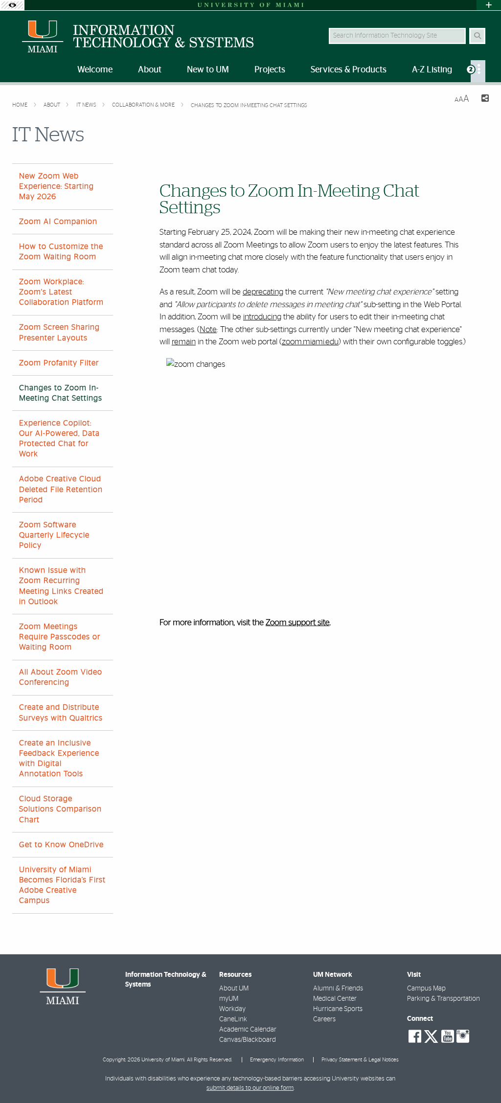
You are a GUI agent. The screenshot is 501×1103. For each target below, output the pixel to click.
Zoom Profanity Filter (59, 363)
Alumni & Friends (338, 988)
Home (20, 105)
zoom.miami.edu (310, 342)
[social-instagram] (462, 1036)
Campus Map (426, 988)
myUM (228, 998)
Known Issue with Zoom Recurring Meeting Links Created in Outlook (61, 586)
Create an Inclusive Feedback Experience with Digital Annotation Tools (59, 758)
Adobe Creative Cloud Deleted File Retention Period (61, 489)
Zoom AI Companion (58, 221)
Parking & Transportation (443, 998)
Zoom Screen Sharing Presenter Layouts (59, 332)
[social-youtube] (447, 1036)
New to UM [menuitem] (208, 70)
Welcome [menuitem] (95, 70)
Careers (324, 1019)
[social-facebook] (415, 1036)
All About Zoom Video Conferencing (60, 677)
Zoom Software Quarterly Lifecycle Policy (54, 535)
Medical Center (335, 998)
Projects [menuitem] (269, 70)
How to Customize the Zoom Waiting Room (61, 252)
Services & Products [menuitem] (349, 70)
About (53, 105)
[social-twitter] (431, 1035)
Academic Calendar (247, 1029)
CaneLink (233, 1019)
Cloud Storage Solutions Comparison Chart (60, 809)
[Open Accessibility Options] (12, 5)
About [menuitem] (149, 70)
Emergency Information (277, 1059)
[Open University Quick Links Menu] (489, 5)
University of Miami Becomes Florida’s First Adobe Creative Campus (62, 885)
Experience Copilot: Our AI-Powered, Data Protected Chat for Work (59, 438)
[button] (479, 1075)
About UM (234, 988)
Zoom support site (298, 623)
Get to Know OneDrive (61, 845)
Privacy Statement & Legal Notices (360, 1059)
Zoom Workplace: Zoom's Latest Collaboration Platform (61, 292)
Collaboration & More (144, 105)
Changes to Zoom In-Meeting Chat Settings (249, 105)
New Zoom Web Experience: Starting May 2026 (56, 186)
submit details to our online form (250, 1088)
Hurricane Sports (338, 1009)
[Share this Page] (483, 99)
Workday (232, 1009)
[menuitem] (478, 71)
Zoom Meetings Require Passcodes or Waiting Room (59, 637)
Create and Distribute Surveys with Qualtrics (61, 712)
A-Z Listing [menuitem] (432, 70)
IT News (87, 105)
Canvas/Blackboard (247, 1039)
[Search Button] (477, 36)
